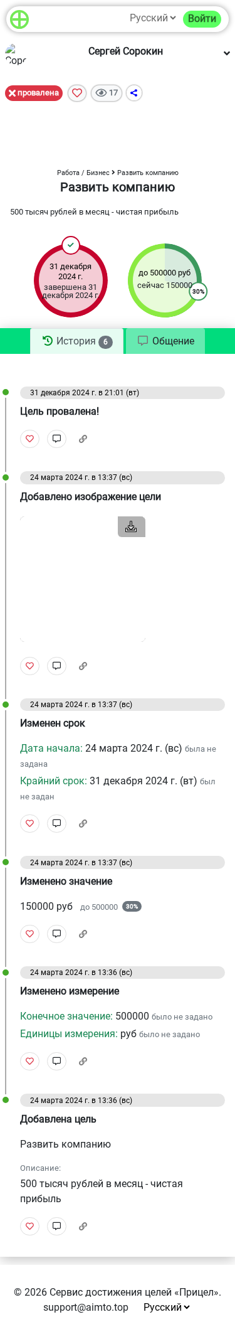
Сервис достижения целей (111, 1292)
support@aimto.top (85, 1307)
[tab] (76, 341)
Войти (202, 18)
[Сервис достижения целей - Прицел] (19, 19)
